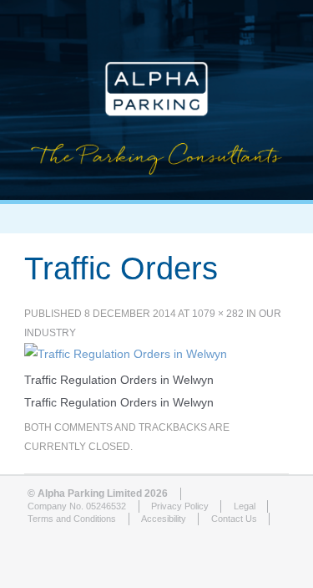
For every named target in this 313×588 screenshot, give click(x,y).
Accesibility (163, 519)
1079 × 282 (218, 314)
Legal (244, 506)
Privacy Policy (180, 506)
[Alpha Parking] (156, 187)
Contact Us (234, 519)
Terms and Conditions (72, 519)
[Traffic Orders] (125, 353)
